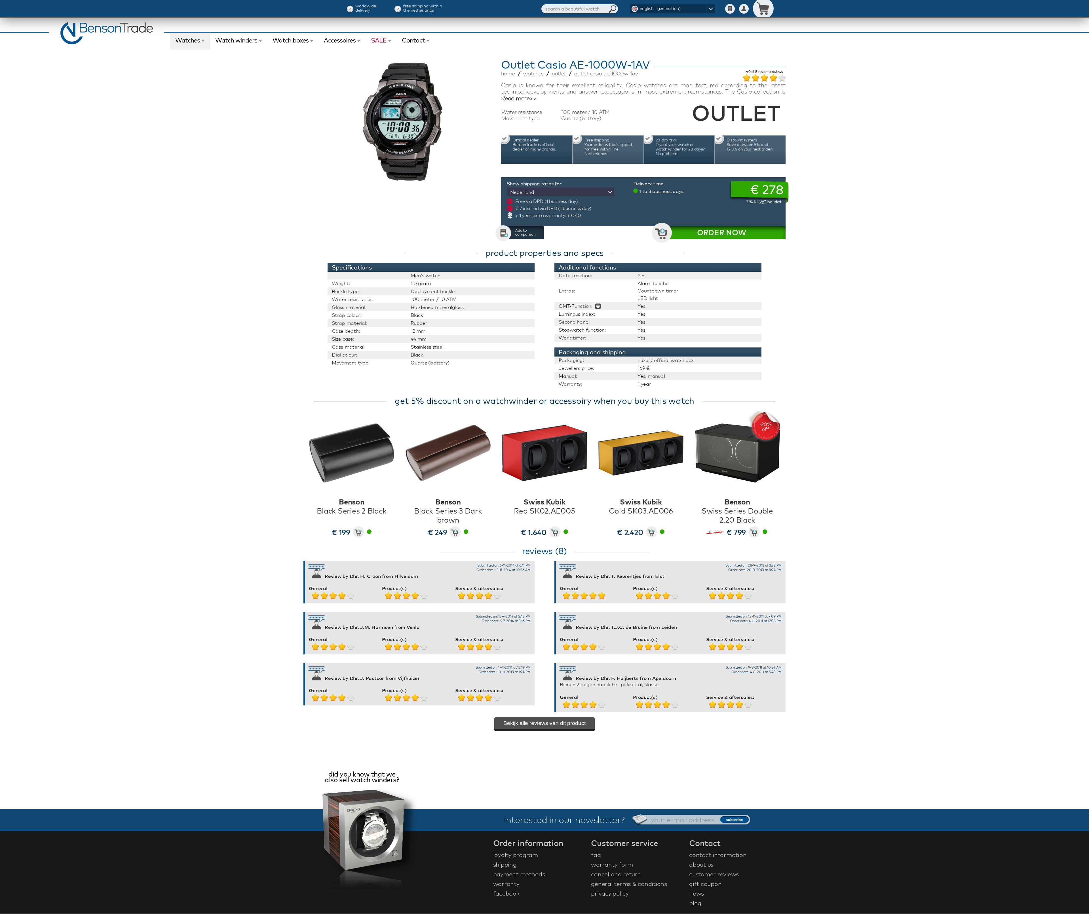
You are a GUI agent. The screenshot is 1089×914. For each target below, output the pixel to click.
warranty (506, 883)
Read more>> (518, 98)
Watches (187, 40)
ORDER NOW (721, 232)
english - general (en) (660, 8)
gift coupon (705, 883)
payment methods (519, 874)
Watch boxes (291, 40)
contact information (717, 854)
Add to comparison (525, 232)
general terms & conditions (629, 883)
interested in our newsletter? (564, 819)
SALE (379, 40)
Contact (413, 40)
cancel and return (616, 874)
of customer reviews (764, 72)
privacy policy (610, 893)
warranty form (612, 864)
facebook (506, 893)
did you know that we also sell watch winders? (362, 777)
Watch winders (236, 40)
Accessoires (340, 40)
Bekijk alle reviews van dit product (544, 723)
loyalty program (515, 854)
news (696, 893)
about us (701, 864)
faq (596, 854)
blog (695, 903)
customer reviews (714, 874)
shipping (505, 864)
